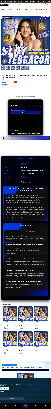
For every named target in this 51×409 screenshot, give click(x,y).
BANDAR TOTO (25, 9)
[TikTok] (7, 394)
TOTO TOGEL (17, 9)
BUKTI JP (35, 407)
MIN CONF (12, 107)
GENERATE (25, 112)
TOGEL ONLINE (33, 9)
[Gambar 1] (3, 68)
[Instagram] (4, 394)
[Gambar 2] (8, 68)
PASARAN (12, 103)
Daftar (46, 1)
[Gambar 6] (27, 68)
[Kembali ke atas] (48, 402)
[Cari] (12, 4)
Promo (42, 1)
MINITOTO (3, 9)
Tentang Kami (30, 384)
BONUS (5, 407)
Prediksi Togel (41, 365)
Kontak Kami (29, 386)
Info (47, 138)
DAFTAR (25, 407)
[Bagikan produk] (3, 80)
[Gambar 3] (13, 68)
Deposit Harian (9, 365)
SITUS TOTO (10, 9)
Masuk (49, 1)
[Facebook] (1, 394)
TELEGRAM (15, 407)
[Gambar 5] (22, 68)
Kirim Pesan (5, 388)
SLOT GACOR (41, 9)
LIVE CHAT (45, 407)
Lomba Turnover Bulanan (25, 365)
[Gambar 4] (18, 68)
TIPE (27, 103)
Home (39, 1)
